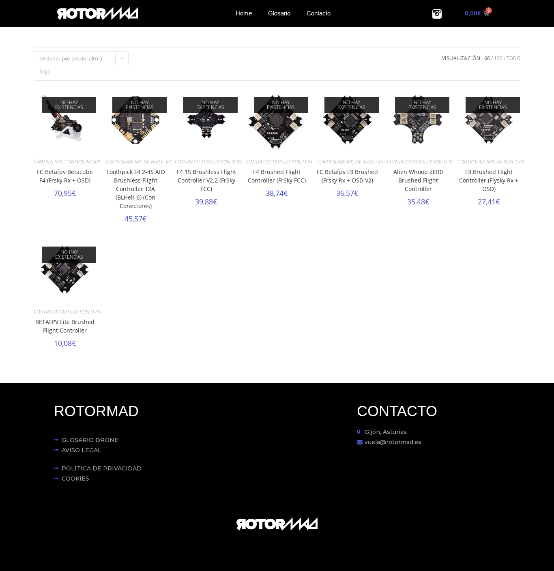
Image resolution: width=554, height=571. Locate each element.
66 (487, 58)
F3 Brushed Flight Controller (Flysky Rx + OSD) (488, 180)
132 (498, 58)
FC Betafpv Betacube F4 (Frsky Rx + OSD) (65, 176)
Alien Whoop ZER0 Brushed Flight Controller (418, 180)
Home (244, 13)
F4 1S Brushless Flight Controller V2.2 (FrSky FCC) (206, 180)
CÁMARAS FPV (48, 161)
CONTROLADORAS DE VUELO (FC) (99, 161)
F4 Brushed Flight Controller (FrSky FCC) (277, 176)
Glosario (279, 13)
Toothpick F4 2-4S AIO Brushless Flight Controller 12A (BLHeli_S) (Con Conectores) (135, 189)
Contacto (319, 13)
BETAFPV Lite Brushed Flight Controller (64, 326)
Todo (513, 58)
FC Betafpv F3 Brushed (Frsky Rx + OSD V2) (347, 176)
